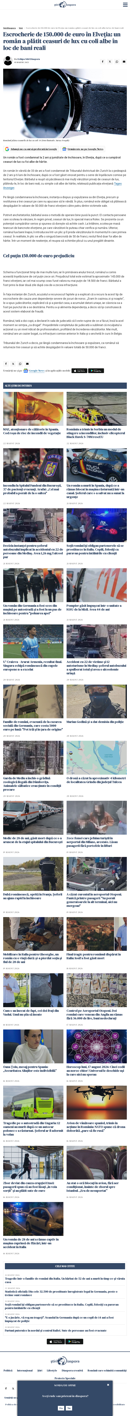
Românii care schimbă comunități (107, 1370)
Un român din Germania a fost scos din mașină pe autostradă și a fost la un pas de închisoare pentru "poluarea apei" (32, 609)
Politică (8, 1370)
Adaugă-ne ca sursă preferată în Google (33, 149)
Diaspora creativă (72, 1370)
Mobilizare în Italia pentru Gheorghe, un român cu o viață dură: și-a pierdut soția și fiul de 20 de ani (32, 958)
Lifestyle (52, 1370)
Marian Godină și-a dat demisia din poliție (95, 722)
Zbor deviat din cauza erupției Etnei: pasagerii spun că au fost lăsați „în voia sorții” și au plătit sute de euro (30, 1187)
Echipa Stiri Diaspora (29, 59)
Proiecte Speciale (65, 1378)
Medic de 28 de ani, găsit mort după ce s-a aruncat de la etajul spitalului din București (32, 840)
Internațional (25, 1370)
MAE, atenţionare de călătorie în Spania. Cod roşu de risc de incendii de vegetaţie (32, 431)
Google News (37, 370)
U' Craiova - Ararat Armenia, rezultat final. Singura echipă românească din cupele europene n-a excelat (32, 665)
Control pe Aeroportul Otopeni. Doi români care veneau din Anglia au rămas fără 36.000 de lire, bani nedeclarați (95, 1014)
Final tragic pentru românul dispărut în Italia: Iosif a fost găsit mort (94, 956)
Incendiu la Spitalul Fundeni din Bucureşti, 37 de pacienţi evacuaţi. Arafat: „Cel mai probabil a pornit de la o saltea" (32, 489)
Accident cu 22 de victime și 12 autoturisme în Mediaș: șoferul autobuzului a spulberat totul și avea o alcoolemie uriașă (96, 667)
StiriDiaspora (9, 28)
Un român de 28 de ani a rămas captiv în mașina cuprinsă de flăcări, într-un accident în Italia (31, 1243)
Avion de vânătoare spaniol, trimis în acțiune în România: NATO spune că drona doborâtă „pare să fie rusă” (96, 1127)
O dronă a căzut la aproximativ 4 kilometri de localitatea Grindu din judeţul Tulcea (96, 780)
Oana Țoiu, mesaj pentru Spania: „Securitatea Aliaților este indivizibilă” (30, 1069)
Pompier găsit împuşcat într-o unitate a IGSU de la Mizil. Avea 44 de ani (94, 607)
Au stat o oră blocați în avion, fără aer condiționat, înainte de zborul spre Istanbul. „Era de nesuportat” (93, 1187)
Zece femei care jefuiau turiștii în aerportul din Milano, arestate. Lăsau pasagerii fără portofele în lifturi (92, 842)
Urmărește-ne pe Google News (85, 149)
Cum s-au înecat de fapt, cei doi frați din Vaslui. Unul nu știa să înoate (31, 1012)
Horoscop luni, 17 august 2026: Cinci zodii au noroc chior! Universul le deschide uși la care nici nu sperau (96, 1070)
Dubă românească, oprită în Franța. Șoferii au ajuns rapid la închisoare (32, 896)
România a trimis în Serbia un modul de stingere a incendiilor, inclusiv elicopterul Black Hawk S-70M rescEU (96, 433)
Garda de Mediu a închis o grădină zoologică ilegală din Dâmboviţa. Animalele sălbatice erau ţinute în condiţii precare (32, 783)
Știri (21, 28)
